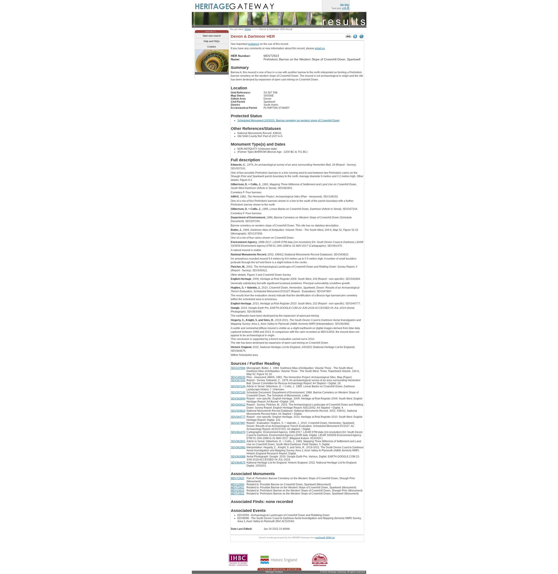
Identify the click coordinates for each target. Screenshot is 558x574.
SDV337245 (238, 392)
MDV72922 (237, 493)
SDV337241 (238, 380)
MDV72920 (237, 478)
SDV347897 (238, 423)
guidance (253, 44)
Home (248, 29)
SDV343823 (238, 410)
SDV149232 (238, 377)
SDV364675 (238, 462)
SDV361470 (238, 432)
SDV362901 (238, 441)
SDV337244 (238, 386)
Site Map (344, 4)
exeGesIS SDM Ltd (325, 537)
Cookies (211, 46)
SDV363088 (238, 456)
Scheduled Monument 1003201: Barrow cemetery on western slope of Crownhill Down (288, 120)
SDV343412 (238, 404)
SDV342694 (238, 398)
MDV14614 (237, 490)
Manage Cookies (274, 572)
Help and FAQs (212, 41)
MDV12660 (237, 484)
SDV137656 (238, 368)
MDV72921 (237, 487)
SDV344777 (238, 416)
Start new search (212, 35)
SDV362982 (238, 447)
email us (320, 48)
